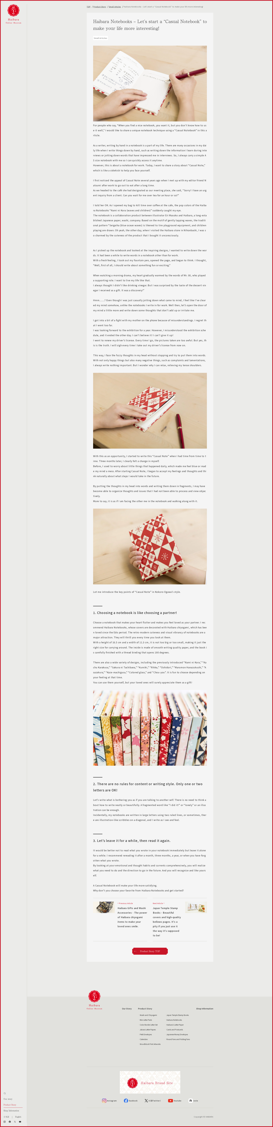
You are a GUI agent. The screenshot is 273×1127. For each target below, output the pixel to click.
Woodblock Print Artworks (150, 1044)
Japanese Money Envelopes (177, 1034)
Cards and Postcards (175, 1029)
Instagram (112, 1100)
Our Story (127, 1008)
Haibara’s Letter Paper (175, 1024)
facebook (133, 1100)
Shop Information (11, 1110)
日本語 (6, 1116)
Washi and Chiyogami (148, 1015)
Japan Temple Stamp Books (178, 1015)
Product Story (10, 1104)
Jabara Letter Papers (148, 1029)
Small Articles (115, 6)
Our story (8, 1098)
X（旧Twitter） (155, 1100)
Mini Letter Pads (146, 1020)
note (196, 1100)
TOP (89, 6)
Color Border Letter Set (149, 1024)
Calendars (144, 1039)
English (18, 1116)
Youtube (177, 1100)
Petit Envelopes (146, 1034)
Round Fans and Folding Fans (178, 1039)
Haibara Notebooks (174, 1020)
